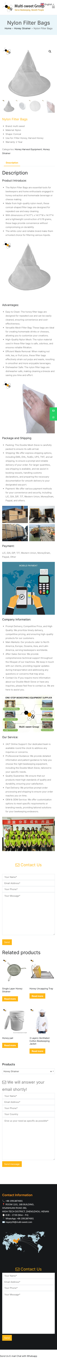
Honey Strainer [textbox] (28, 1071)
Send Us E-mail (8, 1356)
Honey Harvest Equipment (28, 149)
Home (8, 28)
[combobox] (28, 1071)
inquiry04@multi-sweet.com (19, 1222)
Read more (10, 998)
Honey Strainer (22, 28)
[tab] (12, 163)
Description (12, 162)
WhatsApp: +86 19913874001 (20, 1218)
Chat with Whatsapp (27, 1356)
